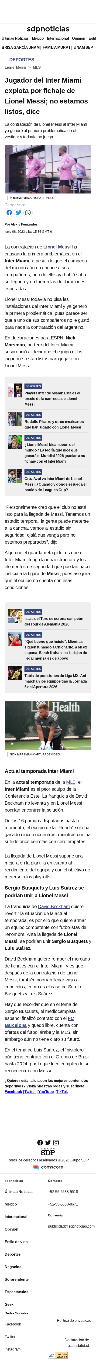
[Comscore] (48, 1167)
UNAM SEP (83, 47)
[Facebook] (9, 212)
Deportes (13, 1254)
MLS (37, 67)
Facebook (13, 1092)
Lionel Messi (15, 67)
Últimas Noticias (15, 38)
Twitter (30, 1092)
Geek (9, 1304)
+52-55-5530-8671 (63, 1204)
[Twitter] (18, 212)
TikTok (62, 1092)
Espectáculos (16, 1292)
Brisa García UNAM (20, 47)
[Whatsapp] (28, 212)
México (38, 38)
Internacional (58, 38)
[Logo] (48, 29)
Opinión (78, 38)
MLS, (71, 782)
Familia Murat (56, 47)
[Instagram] (56, 1142)
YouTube (46, 1092)
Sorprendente (17, 1279)
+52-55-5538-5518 (63, 1192)
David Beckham (54, 906)
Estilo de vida (16, 1242)
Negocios (13, 1267)
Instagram (13, 1349)
